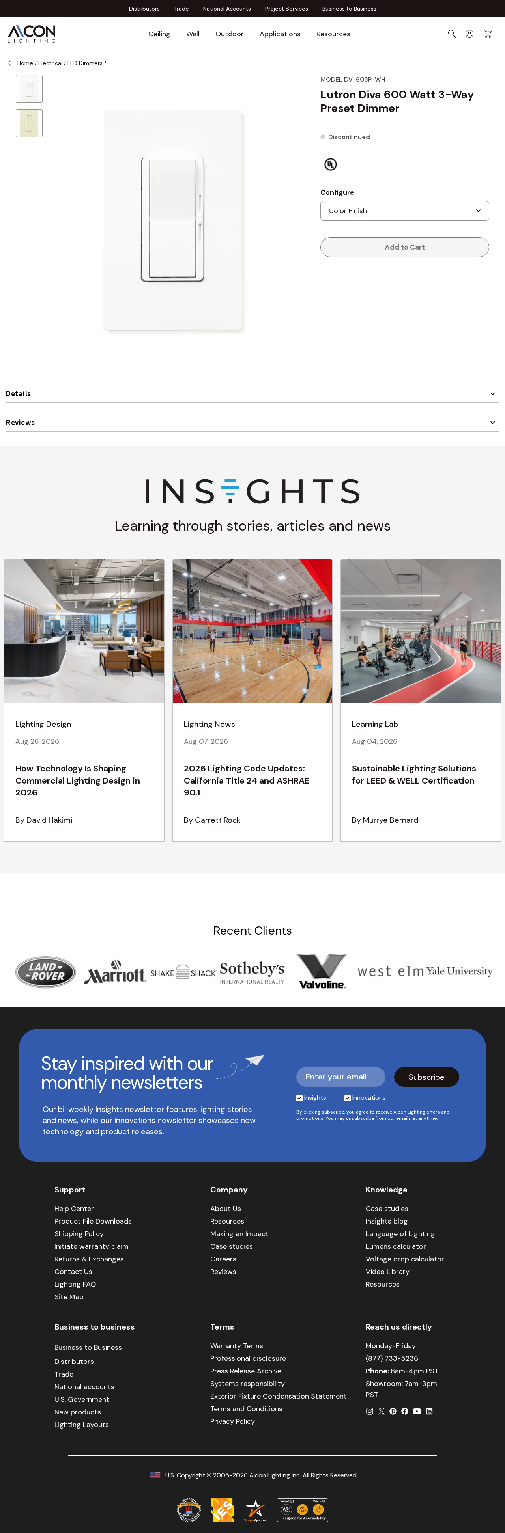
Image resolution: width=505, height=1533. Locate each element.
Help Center (74, 1208)
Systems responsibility (247, 1383)
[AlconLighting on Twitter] (381, 1411)
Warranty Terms (236, 1345)
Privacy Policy (232, 1421)
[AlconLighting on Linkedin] (429, 1411)
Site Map (69, 1297)
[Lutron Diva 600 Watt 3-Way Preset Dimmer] (29, 89)
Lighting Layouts (81, 1424)
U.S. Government (81, 1399)
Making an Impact (239, 1234)
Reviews (20, 422)
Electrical (50, 63)
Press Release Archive (245, 1371)
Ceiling (159, 34)
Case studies (231, 1246)
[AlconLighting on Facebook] (404, 1411)
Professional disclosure (248, 1358)
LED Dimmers (85, 63)
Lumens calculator (396, 1246)
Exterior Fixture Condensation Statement (278, 1396)
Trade (181, 8)
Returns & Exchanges (89, 1259)
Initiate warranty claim (91, 1246)
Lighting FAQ (75, 1284)
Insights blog (387, 1221)
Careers (223, 1259)
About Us (225, 1208)
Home (25, 63)
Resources (333, 34)
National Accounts (227, 8)
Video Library (388, 1271)
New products (77, 1412)
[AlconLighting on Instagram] (370, 1411)
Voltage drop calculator (405, 1259)
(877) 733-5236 (392, 1358)
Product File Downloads (93, 1221)
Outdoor (229, 34)
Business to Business (349, 8)
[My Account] (469, 34)
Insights (315, 1097)
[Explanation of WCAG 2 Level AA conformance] (302, 1510)
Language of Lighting (400, 1234)
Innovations (369, 1097)
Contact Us (73, 1271)
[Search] (452, 34)
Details (18, 393)
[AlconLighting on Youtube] (417, 1411)
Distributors (144, 8)
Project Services (286, 8)
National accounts (84, 1386)
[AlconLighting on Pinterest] (393, 1411)
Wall (193, 34)
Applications (280, 34)
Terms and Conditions (246, 1409)
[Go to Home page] (31, 34)
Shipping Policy (79, 1234)
